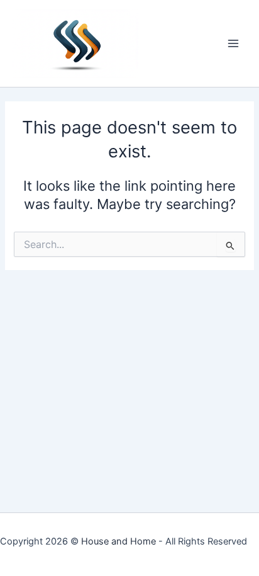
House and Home (118, 541)
